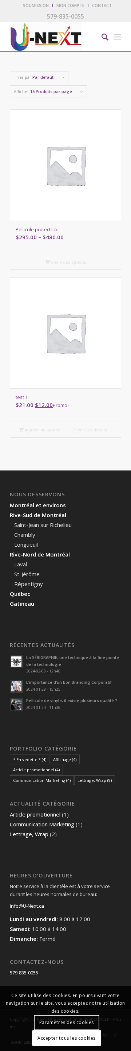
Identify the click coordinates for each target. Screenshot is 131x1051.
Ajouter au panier (42, 430)
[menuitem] (36, 5)
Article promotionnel (36, 769)
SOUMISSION (36, 5)
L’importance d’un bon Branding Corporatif (69, 682)
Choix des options (68, 262)
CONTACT (102, 5)
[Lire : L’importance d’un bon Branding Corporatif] (16, 686)
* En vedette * (29, 759)
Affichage (64, 759)
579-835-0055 (24, 972)
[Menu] (117, 37)
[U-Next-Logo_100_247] (54, 36)
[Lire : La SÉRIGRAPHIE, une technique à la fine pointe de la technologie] (16, 661)
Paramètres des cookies (66, 1022)
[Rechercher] (101, 36)
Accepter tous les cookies (66, 1038)
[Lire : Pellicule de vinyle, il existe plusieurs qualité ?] (16, 704)
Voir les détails (91, 430)
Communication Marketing (42, 780)
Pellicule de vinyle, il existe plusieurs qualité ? (71, 700)
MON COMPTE (70, 5)
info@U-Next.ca (27, 906)
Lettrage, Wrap (95, 780)
